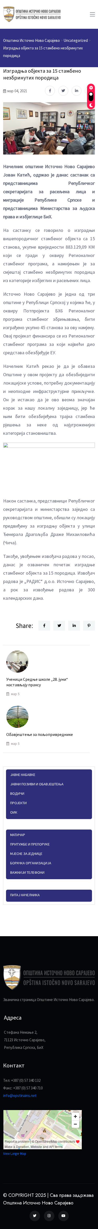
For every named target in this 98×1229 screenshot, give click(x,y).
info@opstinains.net (20, 1095)
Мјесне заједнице (26, 853)
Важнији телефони (27, 872)
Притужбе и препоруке (30, 844)
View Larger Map (14, 1153)
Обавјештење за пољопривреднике (39, 734)
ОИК (13, 812)
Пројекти (18, 803)
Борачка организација (30, 863)
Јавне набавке (22, 774)
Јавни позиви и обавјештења (37, 784)
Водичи (17, 793)
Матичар (17, 834)
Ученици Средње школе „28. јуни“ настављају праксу (37, 682)
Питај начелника (25, 895)
